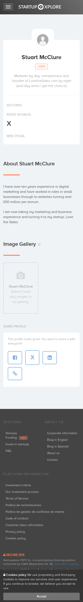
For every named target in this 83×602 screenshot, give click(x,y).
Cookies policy (16, 538)
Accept (41, 596)
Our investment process (22, 492)
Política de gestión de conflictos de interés (35, 511)
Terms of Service (17, 498)
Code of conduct (17, 518)
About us (53, 453)
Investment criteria (18, 485)
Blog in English (57, 439)
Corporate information (62, 433)
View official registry (66, 563)
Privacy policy (15, 531)
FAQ (8, 451)
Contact (52, 459)
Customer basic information (24, 525)
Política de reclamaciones (23, 505)
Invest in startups (17, 444)
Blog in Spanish (58, 446)
